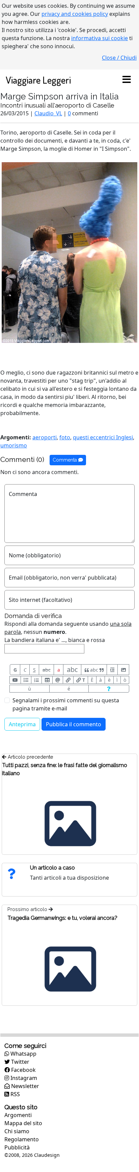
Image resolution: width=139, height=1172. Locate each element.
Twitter (19, 1061)
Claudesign (47, 1155)
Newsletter (24, 1086)
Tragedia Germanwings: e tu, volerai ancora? (62, 918)
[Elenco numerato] (36, 680)
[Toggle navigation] (126, 80)
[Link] (68, 680)
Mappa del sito (23, 1123)
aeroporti (44, 437)
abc (47, 670)
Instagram (23, 1078)
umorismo (13, 445)
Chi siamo (16, 1131)
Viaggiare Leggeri (38, 80)
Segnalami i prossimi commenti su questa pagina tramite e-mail (65, 704)
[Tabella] (46, 680)
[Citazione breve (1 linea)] (112, 669)
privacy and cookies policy (74, 14)
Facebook (23, 1070)
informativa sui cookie (99, 38)
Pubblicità (17, 1147)
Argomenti (18, 1115)
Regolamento (21, 1139)
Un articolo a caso (52, 868)
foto (64, 437)
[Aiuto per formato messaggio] (108, 689)
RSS (14, 1094)
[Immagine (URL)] (123, 669)
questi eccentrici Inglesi (103, 437)
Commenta (65, 460)
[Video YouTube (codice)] (15, 680)
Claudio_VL (48, 113)
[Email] (57, 680)
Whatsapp (22, 1053)
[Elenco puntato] (26, 680)
